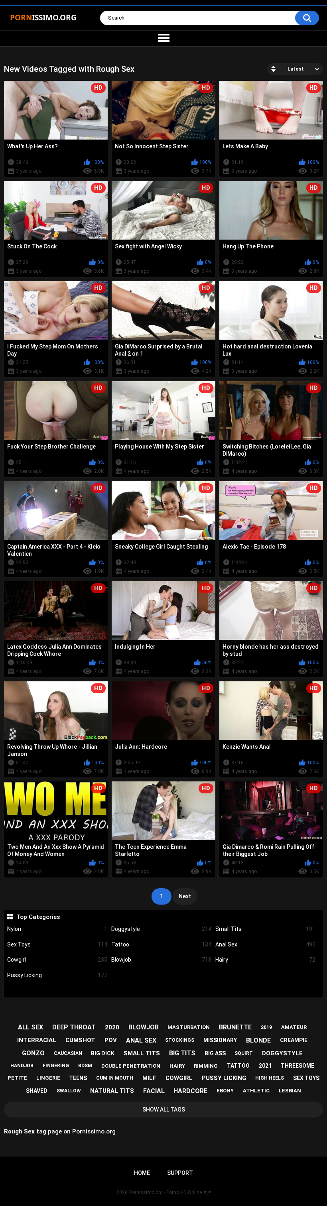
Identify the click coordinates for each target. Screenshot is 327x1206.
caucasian (68, 1053)
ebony (225, 1091)
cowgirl (179, 1078)
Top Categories (37, 917)
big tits (182, 1053)
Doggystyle (161, 929)
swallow (69, 1091)
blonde (258, 1040)
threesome (297, 1065)
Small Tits (265, 929)
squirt (243, 1053)
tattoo (238, 1065)
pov (110, 1040)
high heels (269, 1078)
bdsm (85, 1065)
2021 (265, 1065)
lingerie (48, 1078)
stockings (179, 1040)
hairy (177, 1066)
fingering (56, 1065)
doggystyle (282, 1053)
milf (149, 1078)
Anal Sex (265, 944)
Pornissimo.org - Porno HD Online (165, 1192)
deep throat (74, 1027)
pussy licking (224, 1078)
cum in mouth (114, 1078)
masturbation (188, 1027)
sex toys (306, 1078)
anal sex (141, 1040)
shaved (36, 1091)
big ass (215, 1053)
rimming (206, 1066)
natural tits (112, 1090)
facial (154, 1091)
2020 (112, 1027)
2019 (266, 1027)
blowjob (143, 1027)
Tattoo (161, 944)
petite (17, 1078)
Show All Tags (163, 1109)
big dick (102, 1053)
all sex (30, 1027)
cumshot (80, 1040)
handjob (21, 1065)
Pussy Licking (57, 975)
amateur (294, 1027)
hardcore (190, 1091)
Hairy (265, 959)
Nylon (57, 929)
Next (185, 896)
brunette (235, 1027)
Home (142, 1173)
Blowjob (161, 959)
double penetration (130, 1066)
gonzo (33, 1053)
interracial (36, 1040)
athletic (256, 1091)
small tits (142, 1053)
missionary (220, 1040)
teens (78, 1078)
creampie (293, 1040)
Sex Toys (57, 944)
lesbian (290, 1091)
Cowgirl (57, 959)
